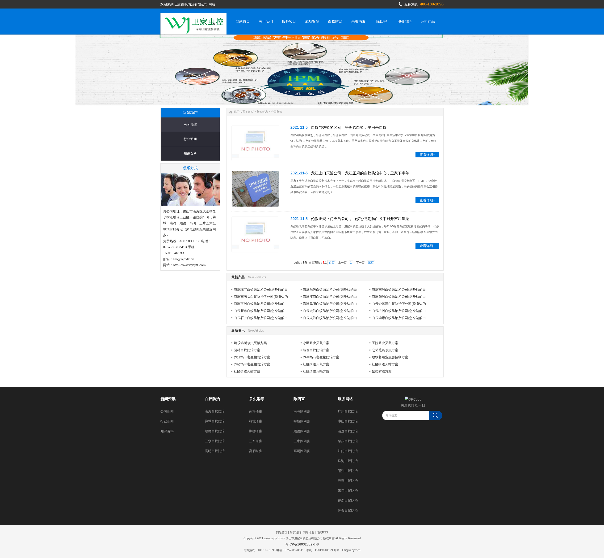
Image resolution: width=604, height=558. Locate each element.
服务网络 (345, 399)
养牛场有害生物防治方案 (321, 357)
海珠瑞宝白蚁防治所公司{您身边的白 (261, 289)
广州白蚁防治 (348, 411)
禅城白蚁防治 (215, 421)
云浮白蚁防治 (348, 481)
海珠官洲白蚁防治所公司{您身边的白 (261, 304)
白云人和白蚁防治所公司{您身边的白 (330, 318)
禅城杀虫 (255, 421)
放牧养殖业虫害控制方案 (390, 357)
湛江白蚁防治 (348, 491)
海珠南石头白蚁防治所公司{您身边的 (261, 296)
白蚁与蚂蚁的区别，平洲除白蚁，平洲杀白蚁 (348, 127)
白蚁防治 (212, 399)
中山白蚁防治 (348, 421)
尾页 (371, 262)
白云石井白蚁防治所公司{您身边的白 (261, 318)
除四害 (299, 399)
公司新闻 (190, 124)
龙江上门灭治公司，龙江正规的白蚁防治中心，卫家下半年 (360, 173)
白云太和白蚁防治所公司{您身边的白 (330, 311)
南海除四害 (302, 411)
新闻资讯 (168, 399)
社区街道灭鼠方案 (316, 364)
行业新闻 (190, 139)
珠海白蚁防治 (348, 461)
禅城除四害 (302, 421)
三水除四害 (302, 441)
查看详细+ (427, 154)
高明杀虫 (255, 451)
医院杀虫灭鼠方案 (385, 343)
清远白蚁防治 (348, 431)
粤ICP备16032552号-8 (302, 544)
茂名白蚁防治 (348, 500)
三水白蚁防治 (215, 441)
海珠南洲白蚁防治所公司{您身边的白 (399, 289)
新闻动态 (262, 111)
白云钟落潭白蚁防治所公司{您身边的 (399, 304)
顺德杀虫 (255, 431)
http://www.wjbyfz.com (189, 265)
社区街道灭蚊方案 (247, 371)
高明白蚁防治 (215, 451)
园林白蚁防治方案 (247, 350)
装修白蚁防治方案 (316, 350)
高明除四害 (302, 451)
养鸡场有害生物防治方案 (252, 357)
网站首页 (281, 532)
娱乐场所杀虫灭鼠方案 (250, 343)
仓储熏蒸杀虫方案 (385, 350)
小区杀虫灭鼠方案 (316, 343)
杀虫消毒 (256, 399)
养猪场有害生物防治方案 (252, 364)
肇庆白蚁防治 (348, 441)
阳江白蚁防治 (348, 471)
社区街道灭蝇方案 (316, 371)
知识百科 (190, 153)
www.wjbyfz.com (274, 538)
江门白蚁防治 (348, 451)
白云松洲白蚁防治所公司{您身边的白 (399, 311)
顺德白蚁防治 (215, 431)
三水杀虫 (255, 441)
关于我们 (295, 532)
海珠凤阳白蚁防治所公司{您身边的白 (330, 304)
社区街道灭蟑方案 (385, 364)
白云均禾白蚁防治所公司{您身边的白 (399, 318)
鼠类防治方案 (382, 371)
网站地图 (308, 532)
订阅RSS (322, 532)
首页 (251, 111)
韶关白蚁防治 (348, 510)
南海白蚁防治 (215, 411)
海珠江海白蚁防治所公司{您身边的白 (330, 296)
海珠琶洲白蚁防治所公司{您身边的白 (330, 289)
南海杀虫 (255, 411)
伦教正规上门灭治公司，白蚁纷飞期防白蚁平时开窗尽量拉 (360, 219)
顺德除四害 (302, 431)
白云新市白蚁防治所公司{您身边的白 (261, 311)
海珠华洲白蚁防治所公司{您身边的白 (399, 296)
